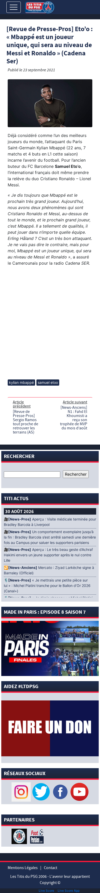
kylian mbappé (21, 382)
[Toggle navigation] (13, 7)
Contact (50, 867)
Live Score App (68, 890)
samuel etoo (48, 382)
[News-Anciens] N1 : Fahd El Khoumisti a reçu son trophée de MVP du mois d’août (73, 418)
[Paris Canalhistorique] (20, 835)
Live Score (46, 890)
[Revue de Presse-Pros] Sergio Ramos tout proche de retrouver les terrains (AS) (25, 422)
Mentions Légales (23, 867)
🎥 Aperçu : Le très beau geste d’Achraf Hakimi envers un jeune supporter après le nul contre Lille (48, 555)
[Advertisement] (50, 322)
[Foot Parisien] (36, 835)
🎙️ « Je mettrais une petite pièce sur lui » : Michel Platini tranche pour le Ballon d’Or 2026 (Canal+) (47, 585)
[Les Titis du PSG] (40, 7)
